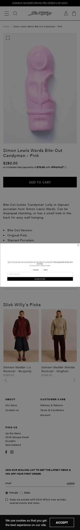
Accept (62, 522)
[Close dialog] (78, 245)
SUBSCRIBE (40, 279)
